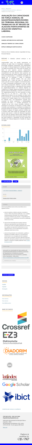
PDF (16, 181)
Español (4, 286)
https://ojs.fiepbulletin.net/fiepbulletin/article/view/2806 (16, 257)
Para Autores (5, 301)
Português (4, 289)
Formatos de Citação (10, 260)
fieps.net (5, 427)
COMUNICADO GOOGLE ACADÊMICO (11, 409)
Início (3, 8)
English (4, 284)
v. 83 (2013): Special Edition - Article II (11, 10)
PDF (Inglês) (7, 181)
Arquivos (8, 8)
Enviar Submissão (8, 274)
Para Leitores (5, 298)
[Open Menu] (2, 2)
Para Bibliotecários (6, 303)
